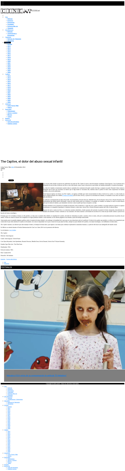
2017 (9, 56)
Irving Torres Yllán (13, 106)
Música (9, 115)
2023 (9, 67)
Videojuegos (11, 111)
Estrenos (10, 21)
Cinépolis (10, 28)
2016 (9, 54)
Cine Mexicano (9, 30)
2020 (9, 61)
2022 (9, 65)
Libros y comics (12, 113)
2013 (9, 48)
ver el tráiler (13, 230)
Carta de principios (13, 122)
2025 (9, 71)
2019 (9, 59)
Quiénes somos (12, 124)
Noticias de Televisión (14, 39)
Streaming (10, 41)
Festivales (10, 24)
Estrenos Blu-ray (12, 26)
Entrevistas (10, 23)
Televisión (8, 37)
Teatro (9, 117)
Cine (6, 17)
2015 (9, 52)
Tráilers (7, 74)
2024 (9, 69)
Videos (9, 108)
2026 (9, 72)
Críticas (7, 42)
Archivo (9, 44)
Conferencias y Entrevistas (12, 34)
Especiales (8, 109)
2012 (9, 46)
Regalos (7, 118)
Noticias (10, 19)
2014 (9, 50)
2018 (9, 57)
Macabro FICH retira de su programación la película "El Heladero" (37, 375)
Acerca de (8, 120)
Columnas (8, 104)
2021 (9, 63)
